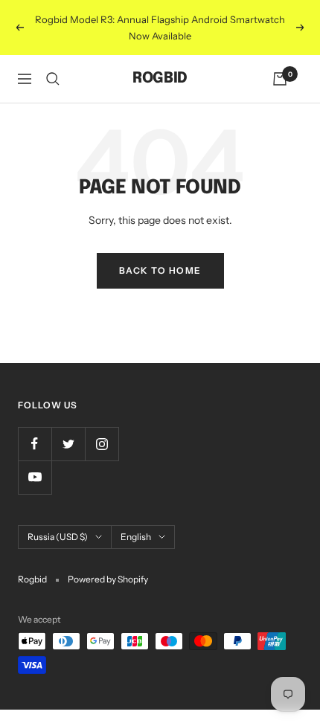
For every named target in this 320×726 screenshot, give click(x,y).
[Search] (53, 79)
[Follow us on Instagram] (101, 443)
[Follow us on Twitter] (68, 443)
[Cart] (279, 79)
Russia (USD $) (58, 536)
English (136, 536)
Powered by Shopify (108, 579)
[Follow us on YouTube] (34, 477)
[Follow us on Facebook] (34, 443)
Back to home (160, 270)
